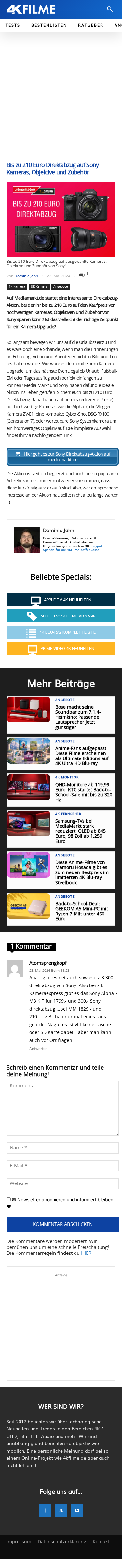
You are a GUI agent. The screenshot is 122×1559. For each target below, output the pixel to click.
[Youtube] (77, 1510)
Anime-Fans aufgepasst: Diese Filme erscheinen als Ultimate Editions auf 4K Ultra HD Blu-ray (82, 756)
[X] (61, 1510)
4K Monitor (66, 777)
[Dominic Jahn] (27, 540)
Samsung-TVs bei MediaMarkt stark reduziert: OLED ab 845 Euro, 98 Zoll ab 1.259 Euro (80, 831)
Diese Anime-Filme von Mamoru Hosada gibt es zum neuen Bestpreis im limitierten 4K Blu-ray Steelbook (82, 872)
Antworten (38, 1048)
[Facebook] (45, 1510)
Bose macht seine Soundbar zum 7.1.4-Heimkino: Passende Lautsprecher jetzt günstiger (78, 717)
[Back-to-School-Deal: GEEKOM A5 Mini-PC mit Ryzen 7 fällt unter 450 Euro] (28, 906)
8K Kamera (39, 286)
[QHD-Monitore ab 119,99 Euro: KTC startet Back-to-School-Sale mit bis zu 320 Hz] (28, 787)
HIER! (87, 1253)
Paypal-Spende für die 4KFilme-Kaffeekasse (73, 547)
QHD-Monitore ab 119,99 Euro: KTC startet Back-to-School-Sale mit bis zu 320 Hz (83, 792)
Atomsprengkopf (48, 963)
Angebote (60, 286)
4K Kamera (16, 286)
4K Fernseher (68, 813)
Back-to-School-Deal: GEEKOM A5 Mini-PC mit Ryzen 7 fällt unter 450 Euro (81, 911)
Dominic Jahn (26, 276)
